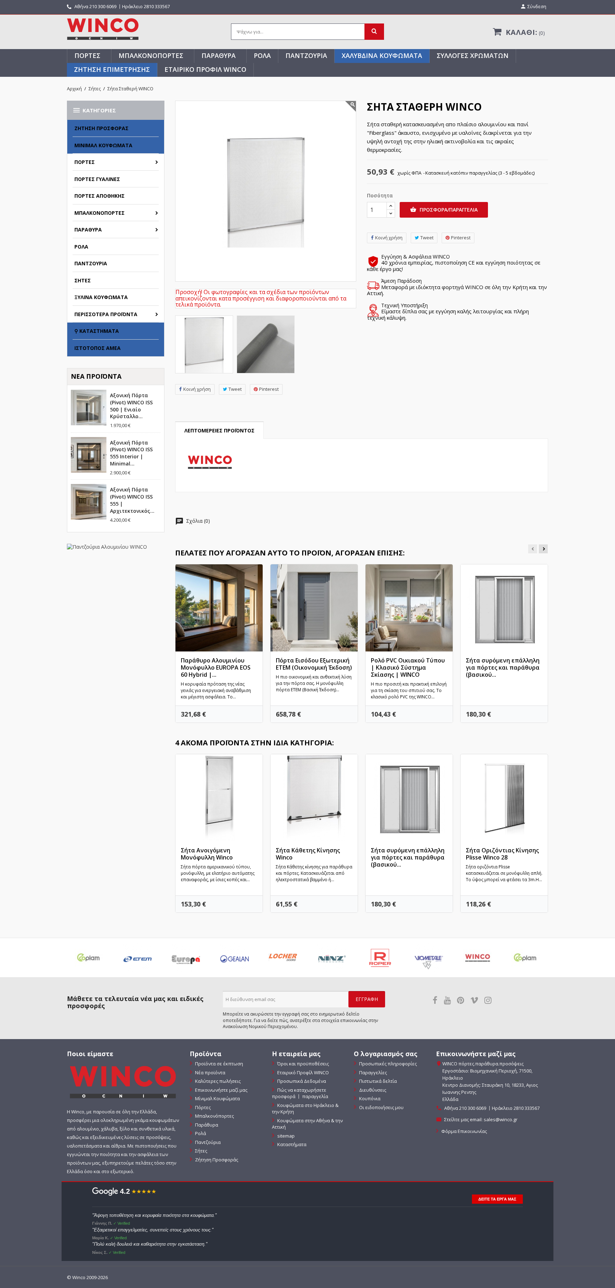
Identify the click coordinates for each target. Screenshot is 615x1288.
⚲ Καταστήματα (96, 331)
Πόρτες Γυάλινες (97, 179)
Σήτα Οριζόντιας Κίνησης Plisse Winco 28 (502, 853)
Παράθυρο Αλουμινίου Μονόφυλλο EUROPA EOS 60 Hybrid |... (216, 667)
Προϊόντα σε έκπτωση (218, 1063)
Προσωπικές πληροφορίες (387, 1063)
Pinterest (269, 389)
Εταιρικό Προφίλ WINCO (205, 69)
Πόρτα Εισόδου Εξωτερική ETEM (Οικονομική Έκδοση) (314, 663)
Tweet (235, 389)
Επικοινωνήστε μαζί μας (220, 1090)
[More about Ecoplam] (89, 957)
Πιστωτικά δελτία (377, 1081)
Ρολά (262, 55)
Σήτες (82, 280)
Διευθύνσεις (372, 1090)
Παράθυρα (218, 55)
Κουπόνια (369, 1098)
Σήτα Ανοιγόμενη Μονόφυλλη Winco (207, 853)
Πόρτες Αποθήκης (99, 195)
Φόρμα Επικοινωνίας (463, 1131)
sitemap (285, 1136)
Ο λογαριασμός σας (385, 1053)
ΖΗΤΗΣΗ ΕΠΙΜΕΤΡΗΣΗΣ (112, 69)
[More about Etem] (137, 957)
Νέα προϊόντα (209, 1072)
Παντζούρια (306, 55)
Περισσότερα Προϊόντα (105, 314)
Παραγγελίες (372, 1072)
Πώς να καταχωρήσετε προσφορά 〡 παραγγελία (300, 1093)
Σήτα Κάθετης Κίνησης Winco (308, 853)
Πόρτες (87, 55)
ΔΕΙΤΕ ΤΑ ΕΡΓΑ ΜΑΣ (497, 1199)
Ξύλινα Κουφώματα (101, 297)
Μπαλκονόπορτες (151, 55)
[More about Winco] (477, 957)
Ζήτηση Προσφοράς (101, 128)
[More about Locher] (283, 957)
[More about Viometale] (428, 957)
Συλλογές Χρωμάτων (473, 55)
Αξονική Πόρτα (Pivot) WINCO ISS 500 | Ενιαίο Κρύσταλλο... (131, 406)
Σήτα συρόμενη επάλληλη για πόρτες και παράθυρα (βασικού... (503, 667)
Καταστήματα (291, 1144)
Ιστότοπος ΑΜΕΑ (97, 348)
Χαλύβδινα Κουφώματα (382, 55)
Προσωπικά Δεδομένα (301, 1081)
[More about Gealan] (234, 957)
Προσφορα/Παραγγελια (444, 209)
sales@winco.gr (500, 1119)
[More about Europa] (186, 957)
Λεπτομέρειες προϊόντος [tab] (219, 430)
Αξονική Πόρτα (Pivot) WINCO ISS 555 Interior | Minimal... (131, 453)
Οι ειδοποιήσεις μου (381, 1107)
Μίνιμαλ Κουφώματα (103, 145)
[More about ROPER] (380, 957)
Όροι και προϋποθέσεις (302, 1063)
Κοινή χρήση (197, 389)
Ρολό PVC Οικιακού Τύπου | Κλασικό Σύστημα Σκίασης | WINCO (408, 667)
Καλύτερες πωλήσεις (217, 1081)
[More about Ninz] (332, 957)
